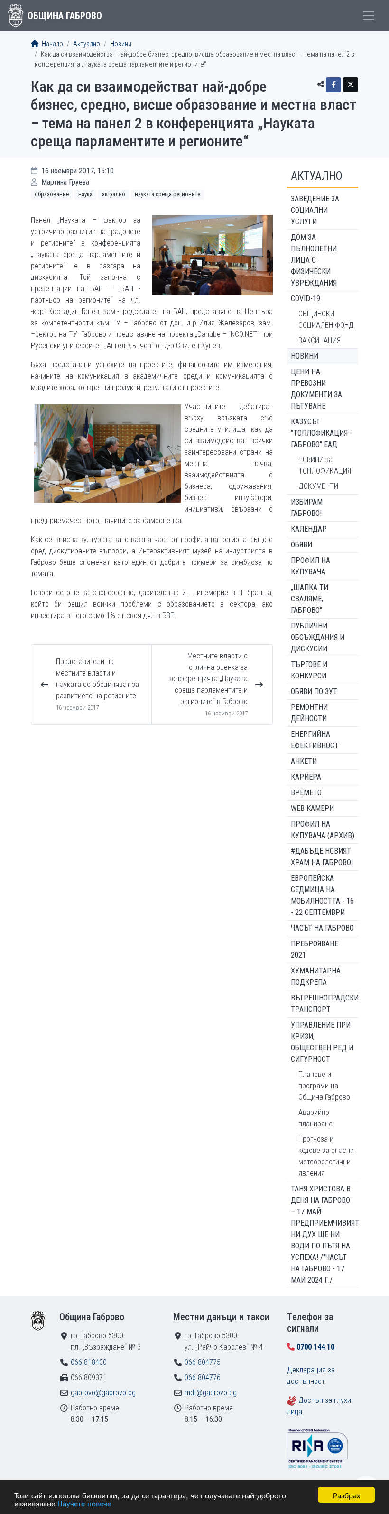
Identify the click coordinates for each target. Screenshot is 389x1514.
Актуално (86, 44)
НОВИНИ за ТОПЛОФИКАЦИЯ (324, 465)
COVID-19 (305, 298)
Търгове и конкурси (309, 670)
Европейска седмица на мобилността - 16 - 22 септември (322, 895)
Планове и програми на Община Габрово (324, 1086)
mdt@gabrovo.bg (211, 1392)
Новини (120, 44)
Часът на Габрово (322, 928)
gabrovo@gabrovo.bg (103, 1392)
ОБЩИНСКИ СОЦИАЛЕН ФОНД (326, 319)
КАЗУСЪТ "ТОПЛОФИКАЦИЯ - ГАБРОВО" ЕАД (321, 433)
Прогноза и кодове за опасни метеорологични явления (326, 1156)
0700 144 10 (315, 1347)
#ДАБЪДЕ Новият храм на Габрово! (322, 857)
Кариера (306, 776)
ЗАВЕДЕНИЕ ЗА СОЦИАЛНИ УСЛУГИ (315, 210)
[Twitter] (350, 84)
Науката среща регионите (167, 194)
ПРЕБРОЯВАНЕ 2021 (314, 949)
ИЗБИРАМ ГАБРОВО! (307, 507)
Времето (306, 792)
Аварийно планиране (315, 1118)
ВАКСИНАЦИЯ (319, 340)
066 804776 (203, 1377)
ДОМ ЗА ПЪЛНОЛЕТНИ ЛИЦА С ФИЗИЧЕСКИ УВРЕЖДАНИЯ (314, 260)
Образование (52, 194)
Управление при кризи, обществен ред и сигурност (322, 1042)
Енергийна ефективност (315, 740)
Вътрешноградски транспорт (324, 1003)
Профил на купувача (310, 566)
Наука (85, 194)
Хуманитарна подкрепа (316, 976)
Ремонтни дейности (309, 713)
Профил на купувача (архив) (322, 829)
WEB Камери (312, 808)
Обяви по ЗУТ (314, 691)
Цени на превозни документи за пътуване (316, 388)
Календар (309, 528)
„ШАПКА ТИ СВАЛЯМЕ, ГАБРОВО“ (309, 599)
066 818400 (89, 1362)
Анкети (304, 761)
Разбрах (346, 1495)
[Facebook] (333, 84)
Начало (51, 44)
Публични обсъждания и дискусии (317, 637)
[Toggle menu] (368, 16)
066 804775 (203, 1362)
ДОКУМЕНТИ (318, 486)
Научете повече (84, 1503)
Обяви (301, 544)
